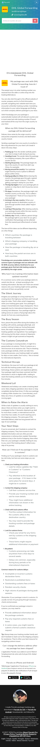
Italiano (14, 740)
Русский (31, 740)
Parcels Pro (33, 732)
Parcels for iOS (19, 710)
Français (8, 739)
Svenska (8, 740)
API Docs (27, 736)
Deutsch (27, 739)
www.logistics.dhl (20, 15)
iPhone (31, 666)
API (21, 736)
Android (4, 668)
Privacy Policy (9, 734)
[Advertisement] (20, 49)
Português (21, 739)
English (3, 739)
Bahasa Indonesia (22, 740)
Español (14, 739)
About (25, 732)
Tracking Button (22, 734)
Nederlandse (34, 739)
